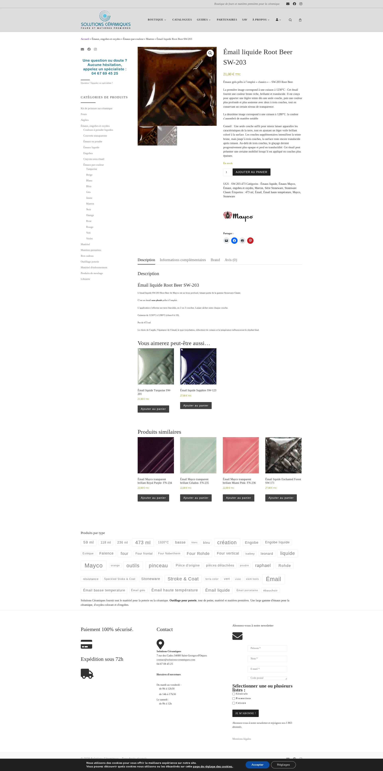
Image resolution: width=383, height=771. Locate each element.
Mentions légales (241, 739)
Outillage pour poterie (183, 600)
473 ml (249, 192)
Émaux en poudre (92, 141)
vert (227, 578)
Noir (88, 209)
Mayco (296, 192)
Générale (241, 694)
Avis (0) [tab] (231, 260)
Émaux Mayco (287, 183)
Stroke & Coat (183, 578)
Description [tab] (146, 260)
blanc (195, 542)
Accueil (85, 38)
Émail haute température (277, 192)
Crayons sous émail (93, 158)
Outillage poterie (90, 261)
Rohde (284, 565)
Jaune (89, 197)
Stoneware (229, 196)
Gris (88, 192)
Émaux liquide (269, 183)
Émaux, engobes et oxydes (106, 38)
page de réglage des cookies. (213, 766)
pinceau (158, 565)
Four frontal (144, 553)
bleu (206, 542)
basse (180, 542)
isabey (250, 553)
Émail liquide (217, 590)
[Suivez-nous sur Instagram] (300, 4)
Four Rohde (198, 553)
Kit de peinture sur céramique (97, 108)
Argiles (85, 119)
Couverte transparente (95, 135)
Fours (84, 114)
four (124, 553)
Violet (89, 238)
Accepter (258, 765)
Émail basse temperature (104, 590)
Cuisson (240, 703)
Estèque (88, 553)
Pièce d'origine (188, 565)
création (227, 542)
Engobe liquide (277, 542)
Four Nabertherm (169, 553)
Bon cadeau (87, 255)
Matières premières (91, 250)
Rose (89, 220)
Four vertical (228, 553)
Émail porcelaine (247, 590)
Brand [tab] (215, 260)
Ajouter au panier (251, 172)
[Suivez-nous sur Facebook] (294, 4)
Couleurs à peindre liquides (98, 129)
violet (238, 579)
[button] (210, 53)
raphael (263, 565)
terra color (212, 579)
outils (133, 565)
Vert (88, 232)
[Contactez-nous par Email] (287, 4)
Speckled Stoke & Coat (119, 578)
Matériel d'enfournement (94, 267)
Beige (89, 174)
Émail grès (138, 590)
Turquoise (91, 168)
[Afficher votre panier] (300, 20)
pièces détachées (220, 565)
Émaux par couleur (133, 38)
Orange (90, 215)
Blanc (89, 180)
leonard (267, 554)
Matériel (85, 244)
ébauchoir (270, 590)
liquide (287, 553)
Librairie (85, 278)
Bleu (88, 186)
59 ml (88, 542)
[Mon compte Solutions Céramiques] (279, 20)
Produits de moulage (92, 273)
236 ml (122, 542)
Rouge (89, 226)
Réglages (283, 765)
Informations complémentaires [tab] (183, 260)
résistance (91, 579)
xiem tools (252, 579)
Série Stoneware (274, 188)
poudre (244, 565)
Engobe (252, 543)
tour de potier (205, 600)
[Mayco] (238, 216)
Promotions (243, 698)
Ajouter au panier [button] (153, 408)
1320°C (163, 542)
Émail (258, 192)
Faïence (106, 553)
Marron (150, 38)
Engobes (88, 153)
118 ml (106, 542)
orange (115, 565)
